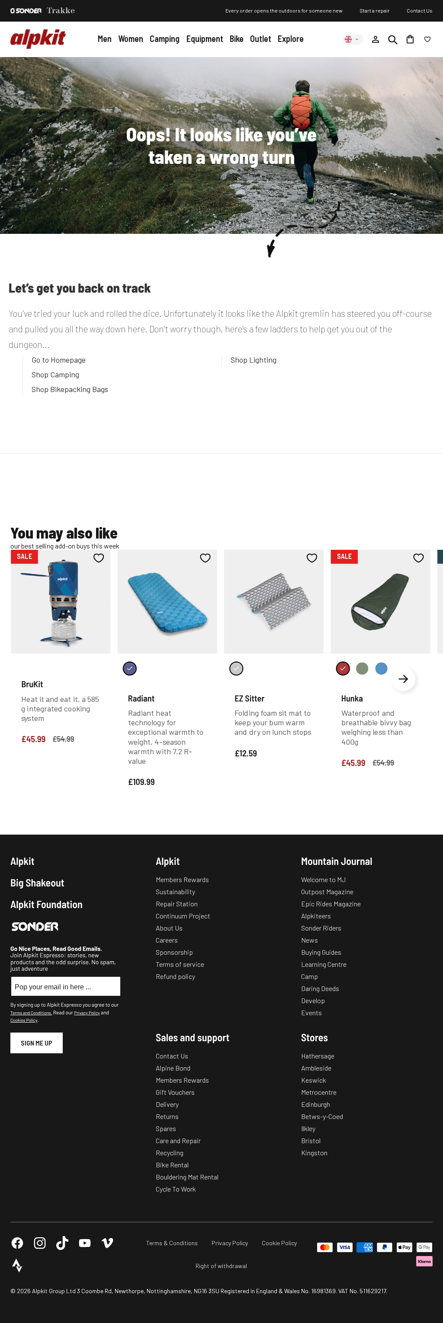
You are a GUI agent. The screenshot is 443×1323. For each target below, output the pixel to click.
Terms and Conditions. (31, 1012)
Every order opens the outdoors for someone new (284, 10)
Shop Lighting (253, 359)
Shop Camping (55, 374)
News (309, 940)
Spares (166, 1128)
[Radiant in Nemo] (130, 668)
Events (311, 1012)
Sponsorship (174, 952)
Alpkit (22, 861)
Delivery (167, 1104)
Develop (313, 1000)
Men (105, 38)
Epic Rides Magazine (331, 903)
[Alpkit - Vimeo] (107, 1243)
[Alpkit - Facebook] (17, 1243)
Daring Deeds (320, 988)
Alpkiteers (316, 916)
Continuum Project (183, 916)
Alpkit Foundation (46, 904)
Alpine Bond (173, 1068)
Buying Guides (321, 952)
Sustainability (175, 891)
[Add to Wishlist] (99, 558)
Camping (165, 38)
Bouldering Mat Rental (187, 1177)
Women (130, 38)
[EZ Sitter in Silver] (236, 668)
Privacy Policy (87, 1012)
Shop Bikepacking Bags (70, 389)
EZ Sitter (249, 697)
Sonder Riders (321, 928)
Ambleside (316, 1068)
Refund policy (175, 976)
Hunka (352, 697)
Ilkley (308, 1128)
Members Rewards (182, 879)
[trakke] (61, 10)
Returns (167, 1116)
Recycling (169, 1152)
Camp (309, 976)
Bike (237, 38)
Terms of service (180, 964)
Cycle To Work (176, 1189)
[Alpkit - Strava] (17, 1265)
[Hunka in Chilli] (343, 668)
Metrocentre (319, 1092)
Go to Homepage (59, 359)
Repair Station (177, 903)
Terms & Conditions (172, 1242)
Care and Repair (178, 1140)
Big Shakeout (37, 882)
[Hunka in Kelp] (362, 668)
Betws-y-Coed (322, 1116)
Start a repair (375, 10)
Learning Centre (324, 964)
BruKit (32, 684)
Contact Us (420, 10)
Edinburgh (315, 1104)
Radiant (141, 697)
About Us (169, 928)
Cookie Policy (279, 1242)
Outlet (260, 38)
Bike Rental (172, 1164)
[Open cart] (410, 39)
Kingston (314, 1152)
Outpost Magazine (327, 891)
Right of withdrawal (221, 1265)
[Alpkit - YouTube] (85, 1243)
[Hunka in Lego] (381, 668)
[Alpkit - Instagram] (40, 1243)
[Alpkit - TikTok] (62, 1243)
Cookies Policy (23, 1020)
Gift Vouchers (175, 1092)
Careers (167, 940)
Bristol (311, 1140)
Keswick (313, 1080)
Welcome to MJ (323, 879)
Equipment (204, 38)
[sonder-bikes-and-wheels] (26, 10)
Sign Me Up (36, 1043)
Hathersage (317, 1056)
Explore (291, 38)
